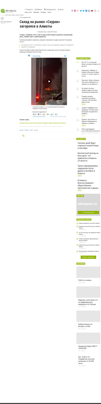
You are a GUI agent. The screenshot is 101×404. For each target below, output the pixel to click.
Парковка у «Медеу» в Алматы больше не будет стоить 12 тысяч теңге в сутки (90, 73)
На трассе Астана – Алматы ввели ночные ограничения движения (90, 90)
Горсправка (43, 12)
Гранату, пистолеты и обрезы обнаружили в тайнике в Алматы (89, 121)
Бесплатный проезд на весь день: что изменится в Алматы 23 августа (88, 157)
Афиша (39, 9)
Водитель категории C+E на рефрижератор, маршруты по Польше (88, 302)
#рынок (36, 130)
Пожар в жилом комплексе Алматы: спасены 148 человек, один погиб (89, 99)
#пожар (22, 130)
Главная (2, 15)
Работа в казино (84, 280)
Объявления (36, 12)
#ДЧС (31, 130)
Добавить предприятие (88, 257)
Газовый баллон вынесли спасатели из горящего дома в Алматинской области (43, 123)
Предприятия (51, 9)
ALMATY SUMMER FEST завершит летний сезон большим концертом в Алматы (90, 111)
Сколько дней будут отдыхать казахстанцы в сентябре (88, 145)
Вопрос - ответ (28, 12)
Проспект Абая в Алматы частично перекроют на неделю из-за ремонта (90, 82)
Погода (49, 12)
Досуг (61, 9)
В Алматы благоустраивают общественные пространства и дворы (88, 184)
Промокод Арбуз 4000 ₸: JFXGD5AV (88, 347)
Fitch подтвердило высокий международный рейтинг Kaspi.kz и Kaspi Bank (91, 132)
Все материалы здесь (88, 212)
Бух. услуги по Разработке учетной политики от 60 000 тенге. (86, 360)
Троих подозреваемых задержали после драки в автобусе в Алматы (88, 170)
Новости (30, 9)
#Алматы (26, 130)
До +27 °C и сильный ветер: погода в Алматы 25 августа (91, 64)
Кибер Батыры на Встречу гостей (85, 325)
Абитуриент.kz (87, 204)
